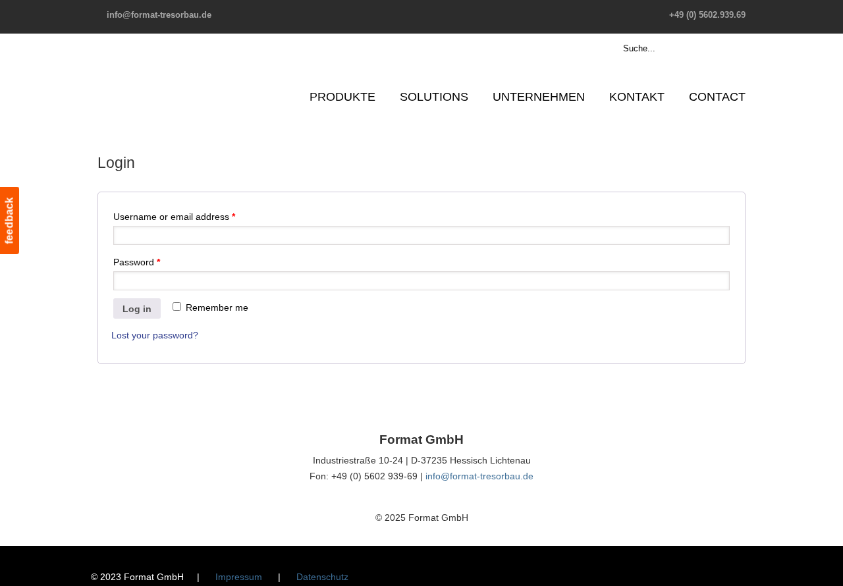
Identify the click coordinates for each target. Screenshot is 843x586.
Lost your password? (154, 335)
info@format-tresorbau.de (159, 15)
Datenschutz (322, 577)
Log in (136, 309)
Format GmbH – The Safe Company (148, 69)
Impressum (238, 577)
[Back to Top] (826, 569)
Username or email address (174, 216)
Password (136, 262)
